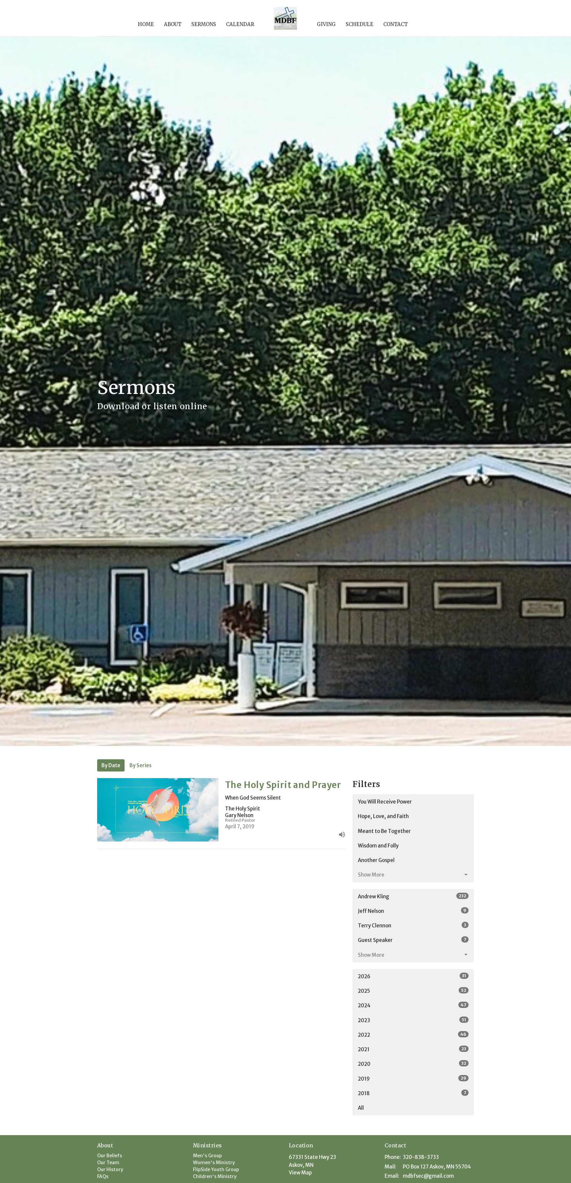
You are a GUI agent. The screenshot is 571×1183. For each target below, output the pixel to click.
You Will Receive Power (385, 802)
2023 (412, 1020)
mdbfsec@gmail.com (428, 1176)
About (172, 24)
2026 (412, 976)
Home (146, 24)
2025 (412, 990)
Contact (395, 24)
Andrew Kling (412, 896)
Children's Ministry (215, 1176)
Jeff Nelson (412, 911)
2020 (412, 1063)
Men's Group (207, 1156)
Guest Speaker (412, 940)
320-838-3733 (421, 1157)
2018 (412, 1093)
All (361, 1108)
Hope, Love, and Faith (383, 816)
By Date (110, 765)
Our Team (108, 1162)
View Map (300, 1172)
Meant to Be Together (384, 831)
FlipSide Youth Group (216, 1169)
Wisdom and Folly (378, 845)
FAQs (102, 1176)
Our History (110, 1169)
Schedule (359, 24)
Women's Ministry (214, 1162)
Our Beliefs (109, 1156)
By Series (141, 765)
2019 (412, 1078)
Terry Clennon (412, 925)
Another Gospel (376, 860)
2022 (412, 1034)
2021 (412, 1049)
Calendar (240, 24)
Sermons (203, 24)
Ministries (207, 1145)
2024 (412, 1005)
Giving (326, 24)
